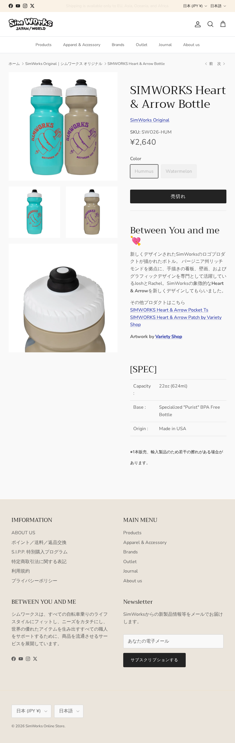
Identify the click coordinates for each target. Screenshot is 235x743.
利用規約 (20, 571)
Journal (165, 44)
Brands (118, 44)
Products (44, 44)
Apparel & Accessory (81, 44)
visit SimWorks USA (144, 6)
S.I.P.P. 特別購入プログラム (39, 552)
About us (191, 44)
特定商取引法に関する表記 (38, 562)
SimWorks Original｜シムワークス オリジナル (63, 63)
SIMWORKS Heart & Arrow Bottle (136, 63)
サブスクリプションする (154, 660)
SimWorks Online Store (45, 726)
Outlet (141, 44)
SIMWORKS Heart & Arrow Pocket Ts (169, 310)
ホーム (14, 63)
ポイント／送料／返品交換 (38, 542)
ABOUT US (23, 533)
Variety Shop (168, 336)
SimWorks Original (149, 120)
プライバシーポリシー (34, 581)
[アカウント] (196, 24)
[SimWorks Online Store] (31, 24)
